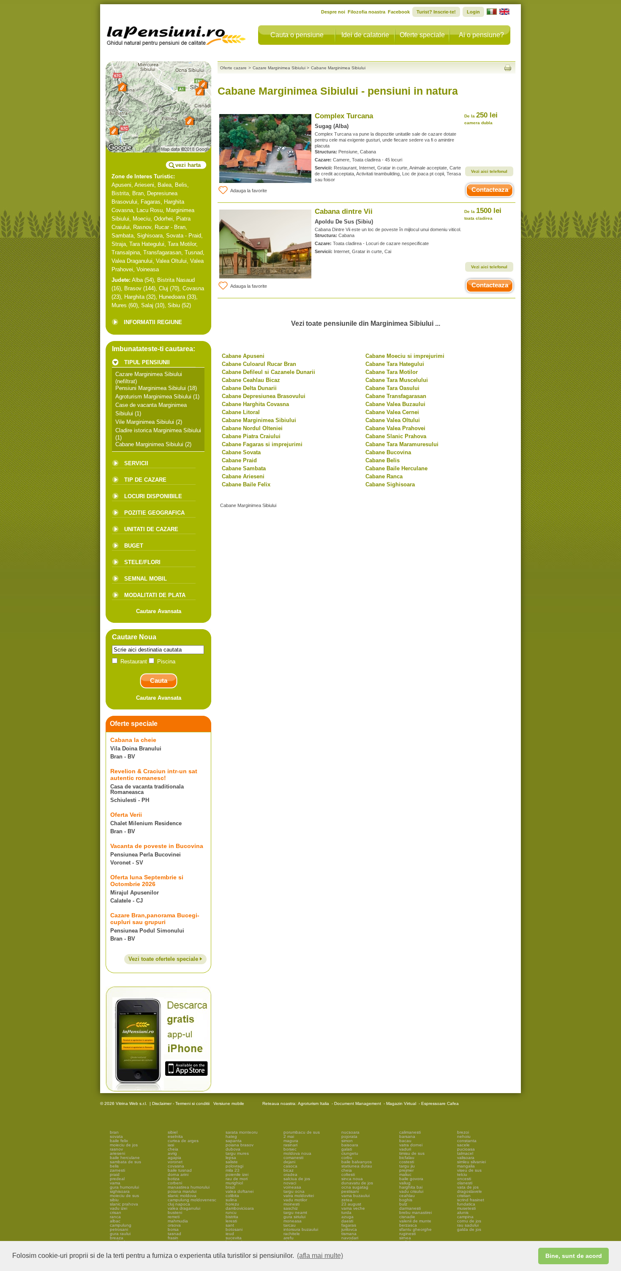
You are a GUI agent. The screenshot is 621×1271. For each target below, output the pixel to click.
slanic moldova (182, 1195)
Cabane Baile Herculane (396, 468)
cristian (464, 1195)
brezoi (463, 1132)
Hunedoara (172, 297)
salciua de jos (296, 1178)
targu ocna (294, 1191)
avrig (172, 1153)
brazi (230, 1187)
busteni (175, 1212)
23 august (351, 1204)
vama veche (353, 1208)
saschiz (290, 1208)
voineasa (292, 1187)
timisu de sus (412, 1153)
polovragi (234, 1166)
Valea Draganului (132, 261)
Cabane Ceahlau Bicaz (251, 380)
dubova (233, 1149)
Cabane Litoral (241, 412)
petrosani (119, 1229)
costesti (406, 1161)
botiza (174, 1178)
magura (290, 1140)
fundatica (466, 1204)
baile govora (411, 1178)
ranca (115, 1216)
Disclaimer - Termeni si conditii (181, 1103)
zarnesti (117, 1170)
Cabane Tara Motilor (391, 372)
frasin (173, 1238)
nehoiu (464, 1136)
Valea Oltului (171, 261)
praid (115, 1174)
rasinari (290, 1145)
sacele (463, 1145)
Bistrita (120, 193)
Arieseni (144, 185)
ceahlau (407, 1195)
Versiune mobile (228, 1103)
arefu (288, 1238)
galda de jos (469, 1229)
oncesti (464, 1178)
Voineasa (147, 269)
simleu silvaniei (471, 1161)
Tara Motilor (182, 244)
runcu (231, 1212)
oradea (290, 1174)
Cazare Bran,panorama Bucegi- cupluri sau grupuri (154, 918)
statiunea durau (356, 1166)
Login (473, 11)
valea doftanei (239, 1191)
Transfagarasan (162, 252)
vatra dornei (410, 1145)
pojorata (349, 1136)
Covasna (193, 288)
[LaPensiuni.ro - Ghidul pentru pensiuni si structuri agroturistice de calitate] (176, 34)
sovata (116, 1136)
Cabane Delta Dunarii (249, 388)
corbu (346, 1157)
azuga (347, 1216)
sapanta (234, 1140)
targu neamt (295, 1212)
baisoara (349, 1145)
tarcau (289, 1225)
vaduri (405, 1149)
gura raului (120, 1233)
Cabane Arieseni (243, 476)
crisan (115, 1212)
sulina (231, 1199)
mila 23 (233, 1170)
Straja (119, 244)
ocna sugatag (354, 1187)
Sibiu (174, 305)
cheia (173, 1149)
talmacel (465, 1153)
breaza (116, 1238)
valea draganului (184, 1208)
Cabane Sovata (241, 452)
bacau (405, 1140)
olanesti (464, 1183)
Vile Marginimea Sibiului (144, 422)
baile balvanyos (356, 1161)
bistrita (232, 1216)
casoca (290, 1166)
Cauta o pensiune (297, 34)
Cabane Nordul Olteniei (252, 428)
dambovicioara (240, 1208)
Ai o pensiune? (481, 34)
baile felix (119, 1140)
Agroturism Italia (313, 1103)
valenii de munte (415, 1221)
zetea (346, 1199)
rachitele (291, 1233)
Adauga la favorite (248, 190)
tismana (349, 1233)
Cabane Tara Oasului (392, 388)
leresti (231, 1221)
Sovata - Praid (183, 235)
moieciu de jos (124, 1145)
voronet (175, 1161)
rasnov (116, 1149)
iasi (171, 1145)
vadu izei (118, 1208)
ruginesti (407, 1233)
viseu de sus (469, 1170)
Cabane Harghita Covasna (255, 404)
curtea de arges (183, 1140)
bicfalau (406, 1157)
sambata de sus (125, 1161)
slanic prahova (124, 1204)
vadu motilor (295, 1199)
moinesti (291, 1204)
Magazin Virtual (401, 1103)
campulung (120, 1225)
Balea (165, 185)
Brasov (133, 288)
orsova (174, 1225)
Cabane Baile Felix (246, 484)
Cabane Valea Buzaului (395, 404)
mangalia (466, 1166)
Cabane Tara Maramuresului (402, 444)
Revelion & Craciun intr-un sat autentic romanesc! (153, 774)
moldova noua (297, 1153)
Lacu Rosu (149, 210)
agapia (174, 1157)
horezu (232, 1204)
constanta (467, 1140)
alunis (462, 1212)
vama (115, 1183)
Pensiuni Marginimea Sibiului (150, 388)
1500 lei (482, 214)
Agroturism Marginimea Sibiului (153, 396)
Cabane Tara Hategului (394, 364)
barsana (407, 1136)
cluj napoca (179, 1204)
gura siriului (294, 1216)
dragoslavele (469, 1191)
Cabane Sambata (244, 468)
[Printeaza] (507, 68)
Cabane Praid (239, 460)
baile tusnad (180, 1170)
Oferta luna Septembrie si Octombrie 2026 (146, 880)
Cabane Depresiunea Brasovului (263, 396)
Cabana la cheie (133, 739)
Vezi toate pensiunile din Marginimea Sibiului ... (365, 323)
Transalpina (126, 252)
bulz (403, 1204)
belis (114, 1166)
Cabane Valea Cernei (392, 412)
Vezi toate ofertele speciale (164, 959)
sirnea (405, 1238)
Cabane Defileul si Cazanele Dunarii (268, 372)
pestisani (350, 1191)
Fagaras (151, 202)
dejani (289, 1161)
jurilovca (349, 1229)
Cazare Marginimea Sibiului (148, 374)
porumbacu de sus (301, 1132)
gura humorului (124, 1187)
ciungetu (349, 1153)
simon (347, 1140)
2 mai (288, 1136)
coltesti (348, 1174)
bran (114, 1132)
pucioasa (466, 1149)
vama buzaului (355, 1195)
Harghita (134, 297)
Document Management (357, 1103)
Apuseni (121, 185)
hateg (231, 1136)
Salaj (147, 305)
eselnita (175, 1136)
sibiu (114, 1199)
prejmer (406, 1170)
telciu (462, 1174)
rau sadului (468, 1225)
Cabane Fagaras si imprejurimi (262, 444)
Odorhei (163, 218)
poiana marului (182, 1191)
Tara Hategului (146, 244)
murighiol (234, 1183)
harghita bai (410, 1187)
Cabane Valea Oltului (392, 420)
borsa (173, 1229)
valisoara (465, 1157)
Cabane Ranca (384, 476)
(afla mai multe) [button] (320, 1255)
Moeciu (141, 218)
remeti (174, 1216)
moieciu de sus (124, 1195)
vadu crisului (411, 1191)
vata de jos (468, 1187)
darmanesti (410, 1208)
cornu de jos (469, 1221)
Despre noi (333, 11)
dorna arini (178, 1174)
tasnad (174, 1233)
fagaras (348, 1225)
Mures (119, 305)
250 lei (481, 118)
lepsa (231, 1157)
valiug (405, 1183)
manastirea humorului (189, 1187)
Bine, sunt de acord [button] (573, 1255)
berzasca (408, 1225)
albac (115, 1221)
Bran (138, 193)
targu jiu (407, 1166)
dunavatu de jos (357, 1183)
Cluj (163, 288)
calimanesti (410, 1132)
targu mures (237, 1153)
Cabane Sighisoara (390, 484)
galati (346, 1149)
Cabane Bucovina (388, 452)
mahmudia (178, 1221)
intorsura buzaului (300, 1229)
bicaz (288, 1170)
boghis (405, 1199)
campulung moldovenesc (192, 1199)
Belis (181, 185)
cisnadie (407, 1216)
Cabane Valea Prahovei (395, 428)
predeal (117, 1178)
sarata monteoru (242, 1132)
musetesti (466, 1208)
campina (465, 1216)
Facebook (399, 11)
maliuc (405, 1174)
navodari (349, 1238)
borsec (290, 1149)
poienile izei (237, 1174)
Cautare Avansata (158, 611)
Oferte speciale (422, 34)
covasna (176, 1166)
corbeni (175, 1183)
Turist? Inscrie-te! (436, 11)
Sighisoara (150, 235)
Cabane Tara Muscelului (396, 380)
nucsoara (350, 1132)
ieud (230, 1233)
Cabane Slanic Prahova (395, 436)
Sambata (122, 235)
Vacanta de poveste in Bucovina (156, 846)
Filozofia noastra (366, 11)
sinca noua (352, 1178)
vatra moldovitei (298, 1195)
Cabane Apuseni (243, 356)
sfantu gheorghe (415, 1229)
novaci (289, 1183)
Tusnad (194, 252)
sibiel (172, 1132)
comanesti (293, 1157)
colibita (232, 1195)
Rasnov (142, 227)
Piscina (165, 661)
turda (346, 1212)
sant (230, 1225)
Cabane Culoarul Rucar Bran (259, 364)
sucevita (234, 1238)
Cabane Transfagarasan (395, 396)
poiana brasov (239, 1145)
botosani (234, 1229)
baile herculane (125, 1157)
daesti (347, 1221)
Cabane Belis (382, 460)
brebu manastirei (415, 1212)
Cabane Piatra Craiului (251, 436)
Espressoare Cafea (440, 1103)
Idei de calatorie (365, 34)
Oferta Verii (126, 814)
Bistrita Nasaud (176, 280)
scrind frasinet (470, 1199)
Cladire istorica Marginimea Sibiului (158, 430)
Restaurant (134, 661)
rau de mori (237, 1178)
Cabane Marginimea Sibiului (149, 444)
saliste (232, 1161)
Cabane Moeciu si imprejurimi (404, 356)
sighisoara (120, 1191)
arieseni (117, 1153)
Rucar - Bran (170, 227)
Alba (137, 280)
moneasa (292, 1221)
